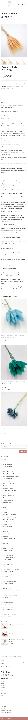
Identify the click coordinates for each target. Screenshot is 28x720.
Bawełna (5, 461)
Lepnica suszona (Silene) (9, 538)
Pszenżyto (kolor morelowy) (15, 18)
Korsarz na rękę (7, 524)
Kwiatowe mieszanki (8, 529)
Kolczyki (5, 512)
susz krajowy (16, 86)
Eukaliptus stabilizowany (9, 490)
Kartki (4, 507)
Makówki (5, 543)
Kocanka (5, 509)
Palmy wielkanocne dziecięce (11, 569)
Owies (4, 553)
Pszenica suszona (7, 576)
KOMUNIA (5, 521)
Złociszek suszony (7, 616)
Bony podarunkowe (8, 464)
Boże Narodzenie (7, 466)
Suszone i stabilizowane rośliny (11, 591)
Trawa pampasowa (8, 602)
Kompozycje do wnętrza (9, 514)
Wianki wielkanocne (8, 609)
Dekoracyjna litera (8, 488)
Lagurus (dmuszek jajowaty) (7, 335)
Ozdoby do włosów (8, 555)
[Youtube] (9, 672)
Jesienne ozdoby (7, 502)
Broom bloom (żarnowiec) (9, 469)
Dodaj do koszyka (6, 343)
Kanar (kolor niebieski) (7, 430)
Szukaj (23, 451)
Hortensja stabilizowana (9, 500)
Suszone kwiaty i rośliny (20, 335)
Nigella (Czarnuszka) (8, 545)
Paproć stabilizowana (8, 571)
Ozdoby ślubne (7, 562)
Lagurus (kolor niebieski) (8, 337)
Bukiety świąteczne (8, 481)
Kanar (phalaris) (5, 428)
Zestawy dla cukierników (9, 614)
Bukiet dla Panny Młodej (9, 471)
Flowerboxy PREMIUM (8, 495)
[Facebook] (1, 672)
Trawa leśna (6, 600)
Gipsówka (5, 497)
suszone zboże (9, 88)
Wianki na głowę (8, 559)
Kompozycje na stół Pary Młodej (11, 517)
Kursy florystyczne (7, 526)
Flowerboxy (6, 493)
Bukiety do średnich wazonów (11, 476)
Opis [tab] (14, 97)
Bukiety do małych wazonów (10, 473)
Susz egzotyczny (7, 588)
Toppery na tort (7, 597)
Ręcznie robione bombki (9, 581)
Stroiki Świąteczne (7, 586)
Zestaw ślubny (6, 612)
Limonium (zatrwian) (8, 541)
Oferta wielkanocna (8, 548)
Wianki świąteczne (8, 607)
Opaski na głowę (7, 550)
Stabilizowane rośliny (9, 593)
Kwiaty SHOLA (6, 531)
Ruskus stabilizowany (8, 583)
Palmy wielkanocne (8, 564)
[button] (2, 4)
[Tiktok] (6, 672)
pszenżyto (9, 86)
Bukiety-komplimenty (9, 483)
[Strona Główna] (1, 18)
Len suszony (6, 536)
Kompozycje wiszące (8, 519)
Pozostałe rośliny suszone (9, 574)
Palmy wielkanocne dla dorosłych (12, 567)
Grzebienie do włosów (9, 557)
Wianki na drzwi (7, 604)
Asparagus (5, 459)
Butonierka (6, 485)
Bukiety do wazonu (8, 478)
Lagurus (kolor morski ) (7, 383)
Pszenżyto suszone (11, 83)
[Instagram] (4, 672)
